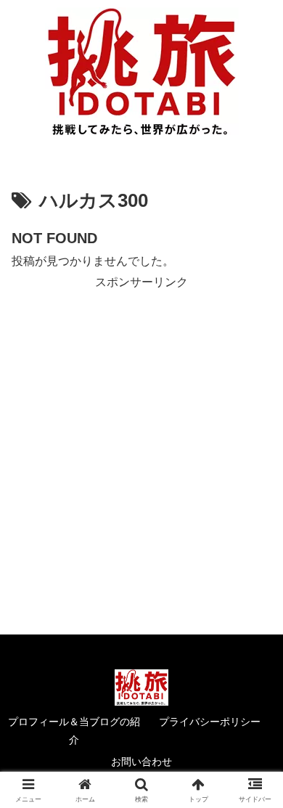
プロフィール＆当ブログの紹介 (74, 731)
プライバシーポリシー (210, 721)
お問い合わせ (141, 761)
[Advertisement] (141, 434)
